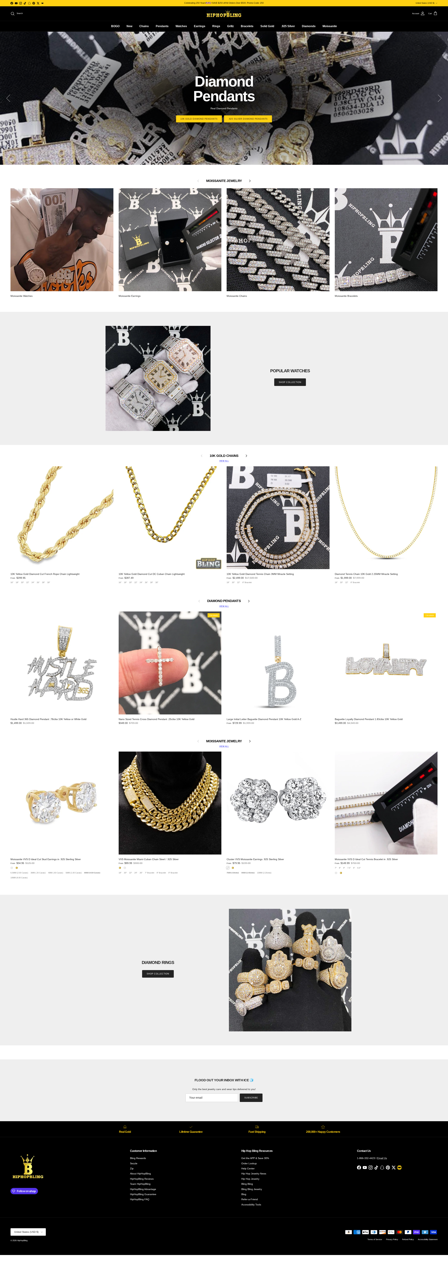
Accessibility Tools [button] (251, 1204)
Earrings (199, 26)
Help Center (248, 1168)
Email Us (382, 1158)
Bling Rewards (138, 1158)
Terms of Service (375, 1239)
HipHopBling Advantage (143, 1189)
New (129, 26)
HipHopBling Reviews (142, 1178)
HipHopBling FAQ (139, 1199)
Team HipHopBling (140, 1183)
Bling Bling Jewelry (251, 1189)
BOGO (115, 26)
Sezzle (133, 1163)
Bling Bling (247, 1183)
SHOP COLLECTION (290, 382)
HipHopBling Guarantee (143, 1194)
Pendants (162, 26)
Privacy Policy (392, 1239)
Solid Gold (267, 26)
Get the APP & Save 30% (255, 1158)
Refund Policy (408, 1239)
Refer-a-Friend (249, 1199)
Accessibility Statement (428, 1239)
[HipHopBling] (223, 13)
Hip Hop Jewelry (250, 1178)
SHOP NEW (224, 116)
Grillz (230, 26)
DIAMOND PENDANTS (224, 601)
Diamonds (309, 26)
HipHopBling (22, 1240)
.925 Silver (288, 26)
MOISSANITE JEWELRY (224, 741)
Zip (132, 1168)
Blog (243, 1194)
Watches (181, 26)
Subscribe (251, 1098)
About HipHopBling (140, 1173)
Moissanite (330, 26)
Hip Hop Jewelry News (253, 1173)
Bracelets (247, 26)
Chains (144, 26)
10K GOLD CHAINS (224, 456)
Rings (216, 26)
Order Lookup (249, 1163)
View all (224, 461)
